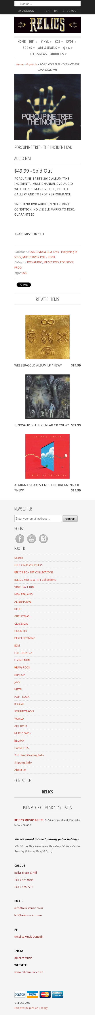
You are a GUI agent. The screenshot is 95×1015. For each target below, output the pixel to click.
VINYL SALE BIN (24, 587)
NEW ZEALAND (23, 594)
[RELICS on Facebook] (20, 543)
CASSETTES (21, 748)
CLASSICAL (21, 623)
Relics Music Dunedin (30, 936)
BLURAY (19, 740)
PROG (18, 267)
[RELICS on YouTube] (32, 543)
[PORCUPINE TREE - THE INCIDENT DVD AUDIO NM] (47, 138)
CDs (59, 41)
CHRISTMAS (22, 616)
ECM (17, 645)
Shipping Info (23, 762)
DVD (32, 251)
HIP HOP (19, 674)
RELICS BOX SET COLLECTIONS (33, 572)
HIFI (33, 41)
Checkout (70, 11)
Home (22, 41)
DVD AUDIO (34, 262)
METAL (18, 689)
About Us (58, 54)
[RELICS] (47, 25)
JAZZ (17, 682)
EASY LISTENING (24, 638)
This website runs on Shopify (31, 1008)
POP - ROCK (47, 257)
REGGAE (19, 704)
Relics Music (24, 958)
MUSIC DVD (51, 262)
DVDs (71, 41)
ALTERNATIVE (22, 601)
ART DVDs (20, 726)
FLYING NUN (22, 660)
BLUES (18, 609)
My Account (27, 11)
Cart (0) (52, 11)
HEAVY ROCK (22, 667)
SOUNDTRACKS (24, 711)
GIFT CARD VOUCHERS (28, 565)
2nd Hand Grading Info (29, 755)
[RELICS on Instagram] (43, 543)
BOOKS (29, 48)
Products (31, 64)
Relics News (38, 54)
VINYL (46, 41)
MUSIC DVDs (31, 257)
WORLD (19, 718)
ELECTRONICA (23, 653)
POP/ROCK (67, 262)
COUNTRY (20, 631)
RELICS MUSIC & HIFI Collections (35, 579)
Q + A (67, 48)
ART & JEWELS (49, 48)
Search (18, 557)
